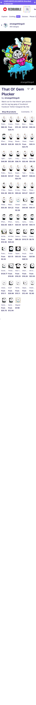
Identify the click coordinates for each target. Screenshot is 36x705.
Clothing (14, 17)
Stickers (25, 17)
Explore (4, 17)
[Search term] (27, 9)
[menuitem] (4, 16)
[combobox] (27, 9)
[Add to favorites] (28, 89)
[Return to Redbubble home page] (12, 9)
